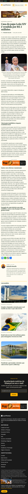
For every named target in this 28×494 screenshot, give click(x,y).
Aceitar (4, 491)
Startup (3, 443)
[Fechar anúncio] (11, 478)
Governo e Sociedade (6, 304)
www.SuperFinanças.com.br (16, 479)
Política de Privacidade (6, 460)
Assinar (14, 394)
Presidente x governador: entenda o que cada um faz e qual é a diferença (12, 363)
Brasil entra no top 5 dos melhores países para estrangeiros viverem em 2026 (13, 335)
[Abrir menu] (26, 5)
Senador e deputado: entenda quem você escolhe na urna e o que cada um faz (13, 307)
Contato (3, 455)
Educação (3, 434)
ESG (2, 436)
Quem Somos (4, 457)
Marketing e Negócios (6, 441)
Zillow (16, 130)
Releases (3, 466)
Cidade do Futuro (5, 427)
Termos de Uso (4, 462)
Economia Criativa (6, 21)
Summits (3, 445)
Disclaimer (3, 464)
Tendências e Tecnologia (6, 447)
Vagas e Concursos (5, 450)
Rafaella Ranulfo (7, 32)
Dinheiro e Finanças (5, 429)
